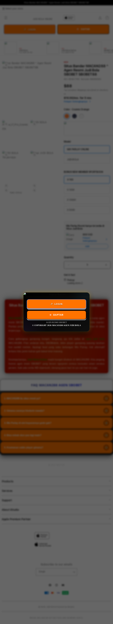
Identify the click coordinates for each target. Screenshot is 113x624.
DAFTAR (58, 315)
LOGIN (58, 304)
